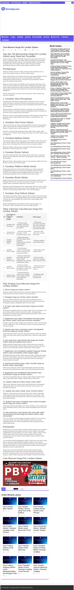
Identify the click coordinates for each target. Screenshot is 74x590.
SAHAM (28, 50)
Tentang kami (5, 2)
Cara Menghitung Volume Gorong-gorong (58, 162)
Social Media (38, 37)
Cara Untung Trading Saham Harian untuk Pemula (39, 510)
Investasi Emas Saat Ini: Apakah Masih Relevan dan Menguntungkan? (60, 120)
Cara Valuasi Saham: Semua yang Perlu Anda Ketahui (24, 510)
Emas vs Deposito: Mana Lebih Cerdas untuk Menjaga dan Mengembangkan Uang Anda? (60, 89)
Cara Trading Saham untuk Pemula (8, 548)
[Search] (72, 3)
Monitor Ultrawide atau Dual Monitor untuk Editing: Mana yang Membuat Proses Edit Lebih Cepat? (61, 131)
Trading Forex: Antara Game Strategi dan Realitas (59, 136)
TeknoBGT (6, 587)
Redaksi (24, 2)
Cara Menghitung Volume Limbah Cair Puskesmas (61, 175)
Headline (6, 37)
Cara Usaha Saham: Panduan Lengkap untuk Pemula (9, 529)
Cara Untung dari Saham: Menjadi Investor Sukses (40, 528)
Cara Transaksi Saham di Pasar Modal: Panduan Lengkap (39, 549)
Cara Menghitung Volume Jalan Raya (60, 171)
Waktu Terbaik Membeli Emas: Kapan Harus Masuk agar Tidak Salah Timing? (60, 99)
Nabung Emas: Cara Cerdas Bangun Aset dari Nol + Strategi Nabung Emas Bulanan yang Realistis (61, 105)
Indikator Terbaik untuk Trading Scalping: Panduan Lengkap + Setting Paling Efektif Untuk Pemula (60, 125)
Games (29, 37)
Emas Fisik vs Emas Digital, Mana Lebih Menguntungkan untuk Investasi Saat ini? (61, 94)
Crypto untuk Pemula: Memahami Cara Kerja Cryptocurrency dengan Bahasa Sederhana (61, 115)
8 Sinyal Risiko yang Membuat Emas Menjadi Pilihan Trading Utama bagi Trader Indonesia (60, 110)
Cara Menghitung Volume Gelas (60, 146)
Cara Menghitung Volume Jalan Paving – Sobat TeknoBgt (60, 156)
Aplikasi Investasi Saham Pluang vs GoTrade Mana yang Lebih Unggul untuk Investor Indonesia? (61, 78)
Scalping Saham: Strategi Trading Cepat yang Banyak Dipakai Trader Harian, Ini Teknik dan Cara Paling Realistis (61, 68)
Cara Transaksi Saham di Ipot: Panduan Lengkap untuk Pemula (25, 568)
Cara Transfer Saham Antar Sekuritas (23, 548)
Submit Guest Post (34, 2)
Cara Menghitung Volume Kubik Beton (60, 168)
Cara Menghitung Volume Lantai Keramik (61, 143)
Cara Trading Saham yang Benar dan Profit (24, 528)
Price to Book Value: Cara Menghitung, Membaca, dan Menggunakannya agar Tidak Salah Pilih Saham (59, 84)
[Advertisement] (37, 23)
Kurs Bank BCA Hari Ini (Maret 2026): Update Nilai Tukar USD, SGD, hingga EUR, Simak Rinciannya (60, 56)
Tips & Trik (56, 37)
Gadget (21, 37)
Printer (47, 37)
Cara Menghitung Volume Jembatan (58, 140)
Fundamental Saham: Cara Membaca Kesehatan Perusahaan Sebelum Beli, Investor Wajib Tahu (61, 62)
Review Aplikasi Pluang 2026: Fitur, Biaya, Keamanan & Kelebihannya (60, 73)
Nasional (65, 37)
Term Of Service (16, 2)
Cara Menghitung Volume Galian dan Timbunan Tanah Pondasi (61, 153)
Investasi (6, 40)
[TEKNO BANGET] (10, 9)
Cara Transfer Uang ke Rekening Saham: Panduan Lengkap (40, 568)
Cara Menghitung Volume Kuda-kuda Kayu (61, 149)
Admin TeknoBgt (8, 50)
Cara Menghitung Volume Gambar (61, 178)
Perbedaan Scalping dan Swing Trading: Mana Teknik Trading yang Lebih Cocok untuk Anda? (60, 50)
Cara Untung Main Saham (8, 508)
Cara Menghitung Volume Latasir (61, 159)
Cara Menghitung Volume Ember (61, 165)
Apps (13, 37)
